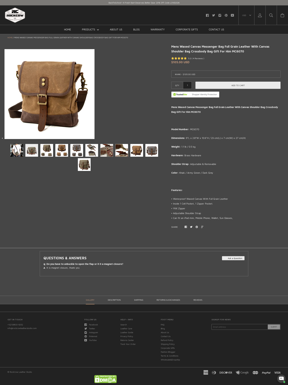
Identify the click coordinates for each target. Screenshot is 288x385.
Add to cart (238, 85)
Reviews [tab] (198, 300)
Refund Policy (167, 340)
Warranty (158, 29)
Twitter (92, 328)
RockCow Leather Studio (21, 372)
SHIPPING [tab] (138, 300)
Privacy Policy (126, 336)
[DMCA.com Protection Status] (105, 382)
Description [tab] (114, 300)
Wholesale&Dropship (170, 359)
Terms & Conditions (169, 356)
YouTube (93, 340)
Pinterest (93, 336)
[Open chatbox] (281, 379)
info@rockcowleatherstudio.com (22, 328)
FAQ (162, 324)
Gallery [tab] (90, 300)
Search (123, 324)
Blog (136, 29)
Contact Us (216, 29)
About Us (116, 29)
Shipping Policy (168, 344)
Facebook (93, 324)
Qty (177, 85)
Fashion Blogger (168, 352)
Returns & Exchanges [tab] (168, 300)
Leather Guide (126, 332)
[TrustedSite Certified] (195, 95)
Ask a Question (234, 258)
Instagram (93, 332)
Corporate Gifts (187, 29)
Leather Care (126, 328)
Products (89, 29)
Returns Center (127, 340)
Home (67, 29)
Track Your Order (128, 344)
